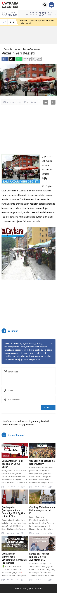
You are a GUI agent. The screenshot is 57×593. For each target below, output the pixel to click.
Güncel (18, 49)
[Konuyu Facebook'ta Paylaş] (5, 59)
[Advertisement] (28, 35)
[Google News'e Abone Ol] (27, 59)
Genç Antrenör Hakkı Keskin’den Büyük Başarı (13, 463)
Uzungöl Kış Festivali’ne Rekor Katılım (42, 462)
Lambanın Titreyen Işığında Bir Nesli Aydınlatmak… (39, 556)
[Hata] (37, 59)
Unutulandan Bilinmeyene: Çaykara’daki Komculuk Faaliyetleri (14, 558)
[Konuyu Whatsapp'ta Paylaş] (19, 59)
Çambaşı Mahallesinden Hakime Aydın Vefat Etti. (42, 510)
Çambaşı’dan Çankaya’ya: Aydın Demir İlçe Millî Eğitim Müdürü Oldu (13, 511)
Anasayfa (8, 49)
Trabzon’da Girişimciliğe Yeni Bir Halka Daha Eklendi (37, 22)
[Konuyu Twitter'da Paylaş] (12, 59)
